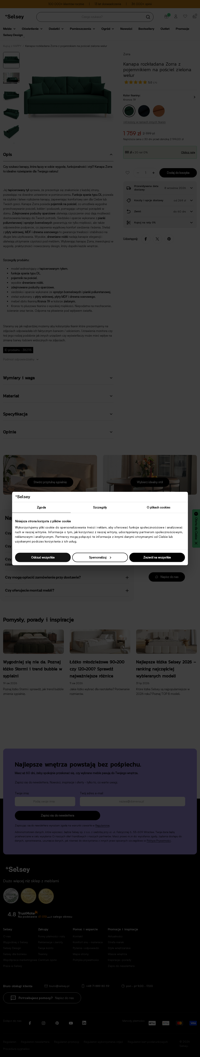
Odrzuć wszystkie (43, 557)
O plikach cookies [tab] (158, 507)
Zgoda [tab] (41, 507)
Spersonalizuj (97, 557)
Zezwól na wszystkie (157, 557)
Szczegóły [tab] (100, 507)
